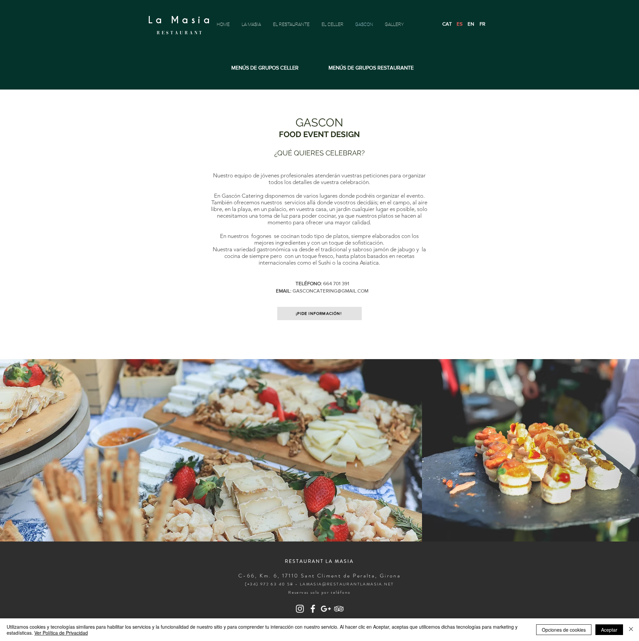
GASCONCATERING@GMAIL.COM (330, 291)
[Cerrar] (631, 630)
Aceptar (609, 629)
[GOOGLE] (325, 608)
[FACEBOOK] (313, 608)
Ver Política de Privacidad (61, 632)
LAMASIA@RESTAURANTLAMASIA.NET (347, 584)
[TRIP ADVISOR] (338, 608)
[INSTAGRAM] (300, 608)
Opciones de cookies (564, 629)
